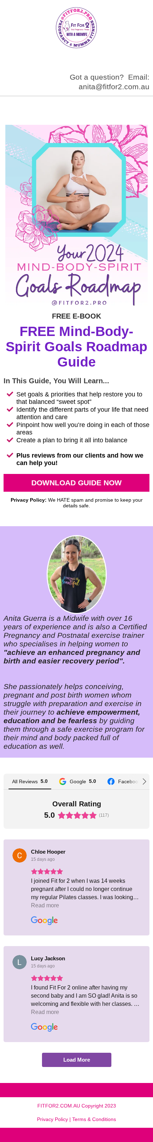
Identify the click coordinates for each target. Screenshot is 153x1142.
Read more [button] (45, 905)
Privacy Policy (52, 1119)
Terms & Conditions (94, 1119)
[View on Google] (19, 855)
